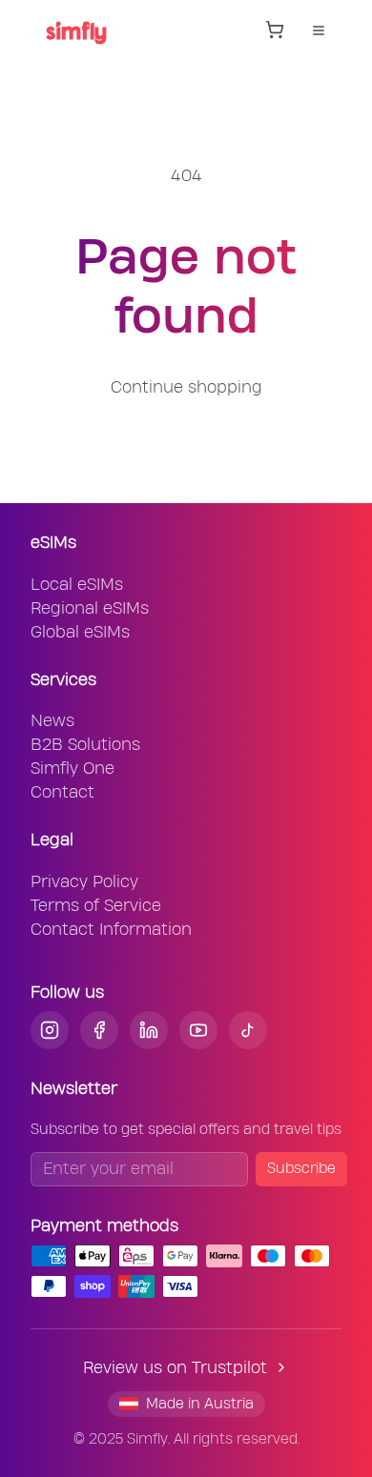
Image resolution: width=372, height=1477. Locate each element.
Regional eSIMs (90, 608)
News (52, 721)
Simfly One (72, 768)
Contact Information (111, 929)
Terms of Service (96, 906)
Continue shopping (186, 387)
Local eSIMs (77, 585)
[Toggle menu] (318, 30)
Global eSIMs (80, 632)
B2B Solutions (85, 745)
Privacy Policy (84, 882)
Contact (62, 792)
